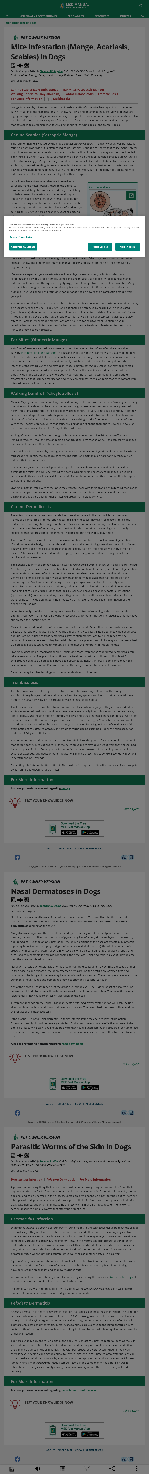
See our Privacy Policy (21, 237)
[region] (74, 236)
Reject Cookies (100, 246)
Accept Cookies (127, 246)
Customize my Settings (23, 246)
